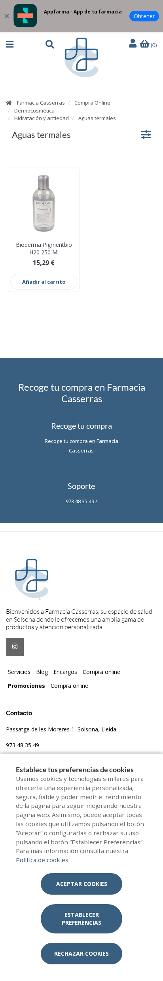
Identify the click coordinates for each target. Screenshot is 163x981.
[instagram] (15, 647)
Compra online (101, 672)
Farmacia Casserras (41, 102)
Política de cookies (42, 860)
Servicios (19, 672)
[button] (9, 44)
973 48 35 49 (22, 745)
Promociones (26, 685)
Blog (42, 672)
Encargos (65, 672)
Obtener (144, 16)
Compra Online (92, 102)
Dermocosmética (34, 110)
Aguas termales (97, 118)
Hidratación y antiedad (41, 118)
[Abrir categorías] (146, 134)
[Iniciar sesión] (134, 44)
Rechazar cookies (81, 953)
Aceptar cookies (81, 883)
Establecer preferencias (81, 918)
